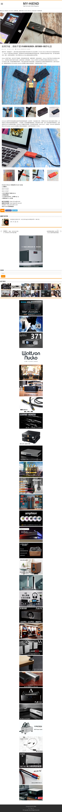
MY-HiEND (31, 3)
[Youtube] (31, 808)
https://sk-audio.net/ (15, 201)
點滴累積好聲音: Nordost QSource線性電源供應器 (53, 231)
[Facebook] (30, 808)
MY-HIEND (34, 806)
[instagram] (33, 808)
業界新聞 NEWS (23, 49)
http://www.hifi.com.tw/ (16, 203)
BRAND (6, 10)
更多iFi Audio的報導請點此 (8, 206)
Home (2, 10)
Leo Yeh (4, 49)
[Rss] (28, 808)
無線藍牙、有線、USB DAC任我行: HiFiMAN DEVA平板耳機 (10, 231)
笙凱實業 (28, 49)
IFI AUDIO (11, 10)
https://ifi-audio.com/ (12, 204)
